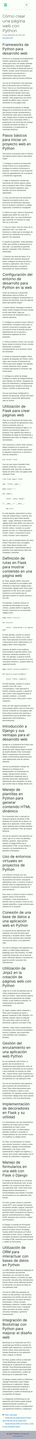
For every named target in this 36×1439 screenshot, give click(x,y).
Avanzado (13, 1415)
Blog (6, 1415)
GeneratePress (18, 1436)
